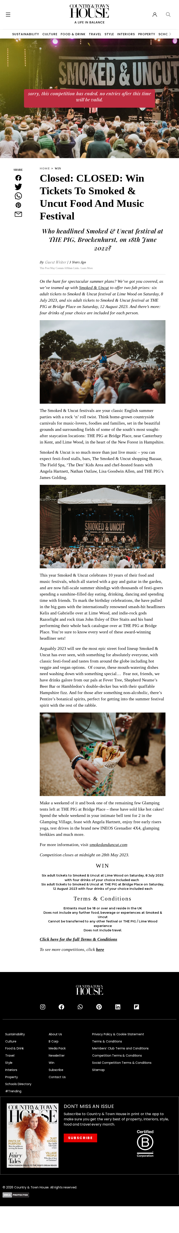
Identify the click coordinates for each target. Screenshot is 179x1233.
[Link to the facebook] (61, 1007)
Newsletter (57, 1055)
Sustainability (25, 34)
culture (49, 34)
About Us (55, 1034)
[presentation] (170, 34)
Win (51, 1063)
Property (146, 34)
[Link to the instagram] (42, 1007)
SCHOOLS (166, 34)
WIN (58, 168)
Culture (10, 1041)
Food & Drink (73, 34)
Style (109, 34)
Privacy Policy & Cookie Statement (118, 1034)
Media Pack (57, 1048)
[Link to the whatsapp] (80, 1007)
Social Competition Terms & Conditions (121, 1063)
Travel (95, 34)
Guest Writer (55, 262)
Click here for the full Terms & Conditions (78, 939)
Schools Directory (18, 1084)
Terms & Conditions (107, 1041)
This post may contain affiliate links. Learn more (66, 268)
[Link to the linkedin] (117, 1007)
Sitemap (98, 1070)
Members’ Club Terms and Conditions (120, 1048)
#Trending (13, 1091)
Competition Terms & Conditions (117, 1055)
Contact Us (57, 1077)
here (100, 949)
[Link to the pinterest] (98, 1007)
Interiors (126, 34)
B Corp (54, 1041)
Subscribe (56, 1070)
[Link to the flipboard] (136, 1007)
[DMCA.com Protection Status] (16, 1194)
